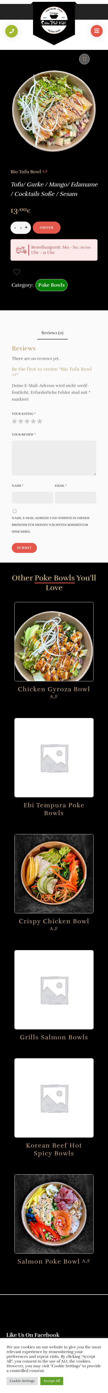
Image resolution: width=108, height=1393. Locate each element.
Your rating (24, 414)
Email (61, 486)
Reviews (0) (52, 333)
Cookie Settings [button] (22, 1381)
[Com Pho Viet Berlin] (54, 20)
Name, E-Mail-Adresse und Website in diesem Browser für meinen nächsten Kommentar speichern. (50, 524)
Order (46, 228)
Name (17, 486)
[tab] (52, 332)
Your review (24, 434)
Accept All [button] (52, 1381)
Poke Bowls (51, 285)
